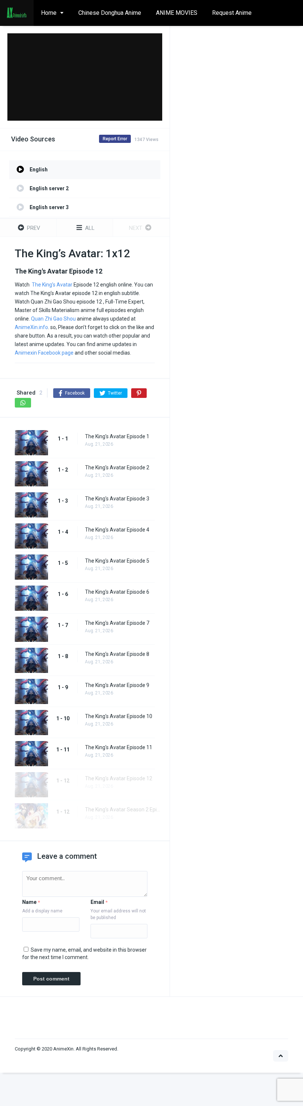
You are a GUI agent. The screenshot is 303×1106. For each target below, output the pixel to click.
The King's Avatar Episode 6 (117, 592)
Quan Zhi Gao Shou (53, 319)
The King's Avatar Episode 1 (117, 436)
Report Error (115, 138)
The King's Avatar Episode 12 (118, 778)
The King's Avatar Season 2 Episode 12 (123, 809)
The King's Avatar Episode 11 (118, 747)
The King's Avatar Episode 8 (117, 654)
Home (49, 12)
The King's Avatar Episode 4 (117, 530)
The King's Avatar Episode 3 (117, 499)
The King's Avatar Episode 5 (117, 561)
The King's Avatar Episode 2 (117, 467)
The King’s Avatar (52, 285)
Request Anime (232, 12)
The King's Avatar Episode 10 (118, 716)
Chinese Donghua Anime (109, 12)
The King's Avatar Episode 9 (117, 685)
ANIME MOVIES (176, 12)
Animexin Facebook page (44, 353)
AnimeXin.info (31, 327)
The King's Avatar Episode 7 (117, 623)
